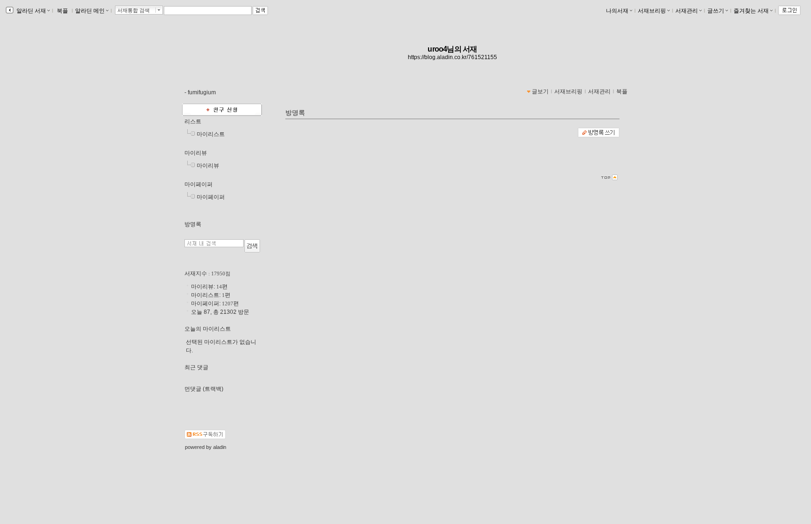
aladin (219, 447)
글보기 (540, 91)
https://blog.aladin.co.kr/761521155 (452, 57)
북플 (62, 11)
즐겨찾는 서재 (751, 11)
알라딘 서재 (30, 11)
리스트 (192, 121)
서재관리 (686, 11)
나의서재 (617, 11)
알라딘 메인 (90, 11)
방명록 (192, 224)
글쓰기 (715, 11)
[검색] (252, 245)
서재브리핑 (652, 11)
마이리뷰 (195, 153)
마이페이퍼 (198, 184)
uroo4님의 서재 (452, 49)
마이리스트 (211, 134)
